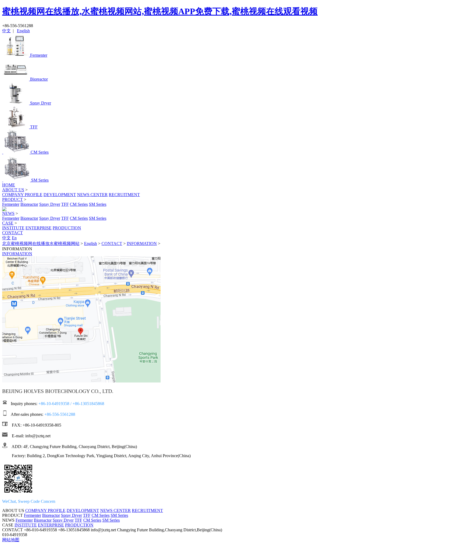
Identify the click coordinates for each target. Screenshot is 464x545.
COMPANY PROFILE (22, 194)
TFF (65, 204)
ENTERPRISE (39, 228)
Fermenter (10, 204)
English (23, 30)
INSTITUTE (13, 228)
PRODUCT (12, 199)
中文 (6, 30)
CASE (7, 223)
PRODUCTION (67, 228)
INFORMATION (142, 243)
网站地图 (10, 539)
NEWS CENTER (92, 194)
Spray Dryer (49, 204)
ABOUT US (13, 189)
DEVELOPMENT (60, 194)
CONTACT (12, 232)
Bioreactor (29, 204)
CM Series (79, 204)
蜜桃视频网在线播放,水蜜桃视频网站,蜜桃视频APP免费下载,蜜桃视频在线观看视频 (160, 11)
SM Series (97, 204)
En (14, 238)
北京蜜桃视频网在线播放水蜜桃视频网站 (40, 243)
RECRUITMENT (124, 194)
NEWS (8, 213)
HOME (8, 185)
